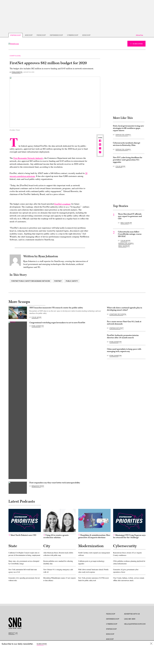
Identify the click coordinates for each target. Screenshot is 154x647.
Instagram (137, 629)
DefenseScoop (56, 35)
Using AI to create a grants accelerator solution (56, 536)
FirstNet (58, 281)
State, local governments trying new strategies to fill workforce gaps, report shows (128, 128)
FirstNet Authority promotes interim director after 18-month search (123, 336)
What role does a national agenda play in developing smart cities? (124, 308)
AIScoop (28, 35)
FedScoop (41, 35)
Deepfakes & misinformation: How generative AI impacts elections (94, 536)
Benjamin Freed (38, 486)
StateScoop (15, 35)
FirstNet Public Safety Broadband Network (30, 281)
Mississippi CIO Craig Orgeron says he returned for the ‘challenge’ (129, 536)
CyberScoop (72, 35)
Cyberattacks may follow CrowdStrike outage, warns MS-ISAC (129, 234)
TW (129, 629)
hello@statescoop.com (135, 624)
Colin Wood (120, 166)
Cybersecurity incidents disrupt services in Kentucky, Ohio (126, 144)
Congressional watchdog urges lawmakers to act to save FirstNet (57, 322)
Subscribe (138, 44)
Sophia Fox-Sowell (123, 135)
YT (141, 629)
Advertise (139, 35)
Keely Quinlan (126, 223)
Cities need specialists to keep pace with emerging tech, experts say (124, 350)
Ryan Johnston (17, 72)
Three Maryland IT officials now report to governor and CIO (130, 216)
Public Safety (72, 281)
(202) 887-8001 (129, 619)
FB (125, 629)
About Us (13, 633)
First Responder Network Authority (28, 158)
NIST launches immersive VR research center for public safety (56, 307)
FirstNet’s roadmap (62, 203)
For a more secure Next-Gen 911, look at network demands (124, 322)
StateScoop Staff (116, 328)
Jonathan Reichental (117, 314)
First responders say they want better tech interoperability (54, 482)
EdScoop (86, 35)
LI (132, 629)
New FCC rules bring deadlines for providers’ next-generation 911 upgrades (127, 159)
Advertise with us (132, 614)
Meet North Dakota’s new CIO (23, 535)
